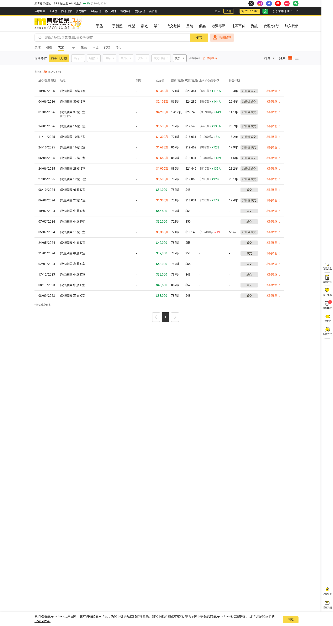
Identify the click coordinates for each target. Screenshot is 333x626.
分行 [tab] (118, 47)
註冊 (228, 11)
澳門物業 (81, 11)
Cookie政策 (42, 621)
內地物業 (66, 11)
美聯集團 (39, 11)
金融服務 (95, 11)
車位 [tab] (95, 47)
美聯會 (153, 11)
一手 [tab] (72, 47)
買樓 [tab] (37, 47)
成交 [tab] (61, 47)
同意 (291, 619)
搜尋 (198, 37)
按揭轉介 (125, 11)
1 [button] (165, 317)
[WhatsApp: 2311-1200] (265, 11)
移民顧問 (110, 11)
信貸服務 (139, 11)
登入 (217, 11)
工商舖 (53, 11)
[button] (156, 317)
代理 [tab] (107, 47)
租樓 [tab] (49, 47)
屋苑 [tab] (84, 47)
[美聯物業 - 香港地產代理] (58, 23)
